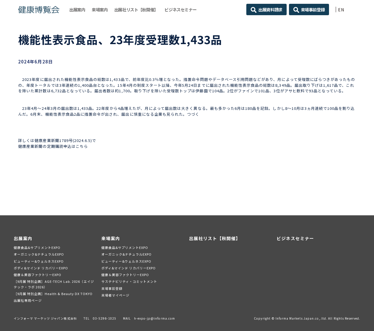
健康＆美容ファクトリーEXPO (38, 274)
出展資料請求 (270, 9)
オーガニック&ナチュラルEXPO (39, 254)
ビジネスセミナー (180, 9)
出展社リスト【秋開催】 (136, 9)
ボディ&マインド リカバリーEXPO (41, 268)
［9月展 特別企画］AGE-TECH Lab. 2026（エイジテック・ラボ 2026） (54, 284)
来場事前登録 (313, 9)
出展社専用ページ (28, 300)
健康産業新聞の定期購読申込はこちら (53, 146)
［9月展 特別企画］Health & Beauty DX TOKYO (53, 293)
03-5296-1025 (105, 318)
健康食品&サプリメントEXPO (37, 247)
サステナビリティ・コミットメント (129, 281)
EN (341, 9)
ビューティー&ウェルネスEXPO (39, 261)
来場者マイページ (115, 295)
